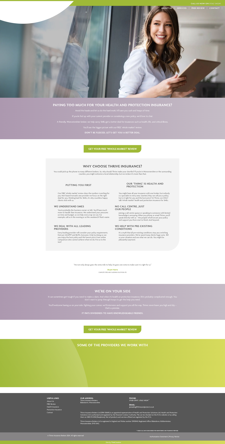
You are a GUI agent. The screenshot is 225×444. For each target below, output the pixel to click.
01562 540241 (143, 400)
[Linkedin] (49, 416)
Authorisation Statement (159, 436)
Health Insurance (53, 407)
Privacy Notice (174, 436)
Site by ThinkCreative (113, 442)
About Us (166, 8)
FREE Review (198, 8)
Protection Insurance (54, 409)
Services (182, 8)
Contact (214, 8)
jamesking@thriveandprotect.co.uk (141, 407)
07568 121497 (133, 400)
